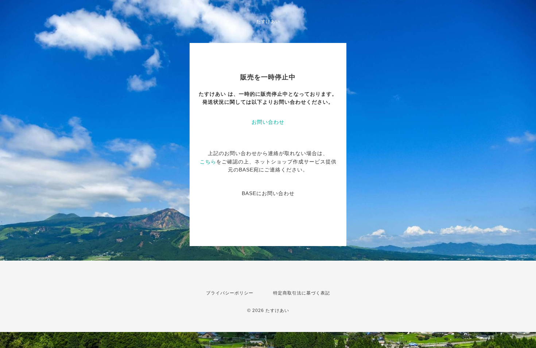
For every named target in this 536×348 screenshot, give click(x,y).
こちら (208, 162)
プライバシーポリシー (229, 293)
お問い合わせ (268, 122)
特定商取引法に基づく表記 (301, 293)
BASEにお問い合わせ (268, 193)
